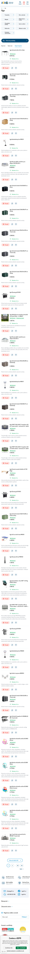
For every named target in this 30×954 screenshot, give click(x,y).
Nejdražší (3, 46)
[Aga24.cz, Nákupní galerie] (1, 8)
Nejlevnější (10, 46)
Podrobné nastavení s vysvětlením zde (15, 950)
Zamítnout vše (8, 947)
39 (21, 865)
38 (17, 865)
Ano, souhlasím (21, 947)
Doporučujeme (18, 46)
